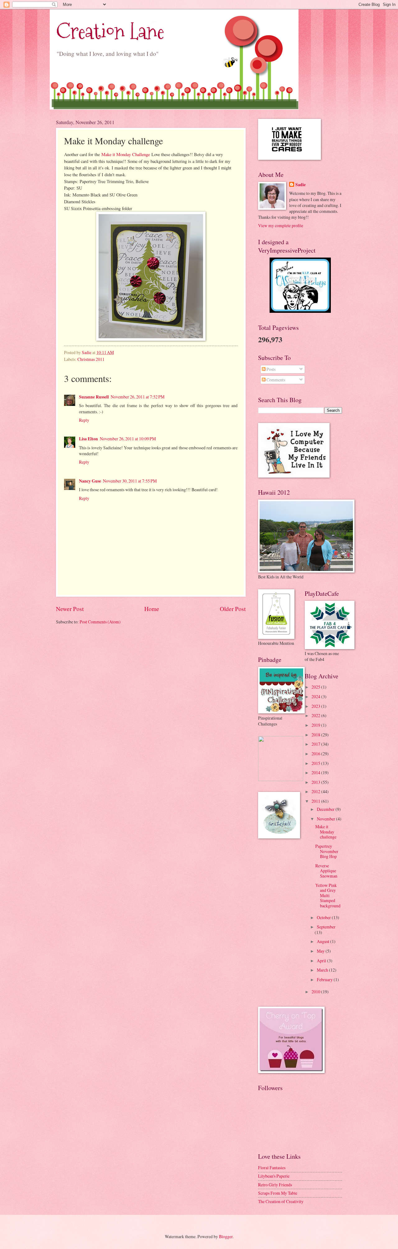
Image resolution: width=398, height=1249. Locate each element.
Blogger (226, 1236)
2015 (316, 763)
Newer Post (70, 609)
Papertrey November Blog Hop (326, 851)
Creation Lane (110, 31)
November (326, 819)
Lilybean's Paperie (273, 1176)
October (324, 917)
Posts (270, 369)
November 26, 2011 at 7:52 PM (137, 397)
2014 (316, 772)
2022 (316, 715)
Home (151, 609)
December (326, 809)
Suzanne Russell (94, 397)
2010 (316, 992)
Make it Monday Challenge (125, 154)
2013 (316, 782)
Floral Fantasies (271, 1167)
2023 (316, 706)
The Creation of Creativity (280, 1201)
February (325, 979)
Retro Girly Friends (275, 1185)
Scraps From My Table (277, 1193)
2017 (316, 744)
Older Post (233, 609)
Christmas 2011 (90, 359)
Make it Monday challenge (325, 832)
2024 (316, 696)
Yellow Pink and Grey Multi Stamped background (327, 895)
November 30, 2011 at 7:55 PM (130, 481)
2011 (316, 801)
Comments (275, 380)
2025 (316, 687)
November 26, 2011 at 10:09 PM (128, 439)
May (321, 951)
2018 (316, 735)
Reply (84, 420)
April (322, 961)
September (326, 927)
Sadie (300, 185)
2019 (316, 725)
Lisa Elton (88, 439)
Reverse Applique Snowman (326, 871)
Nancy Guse (90, 481)
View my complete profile (280, 225)
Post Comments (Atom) (100, 622)
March (323, 970)
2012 (316, 791)
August (323, 941)
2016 (316, 754)
